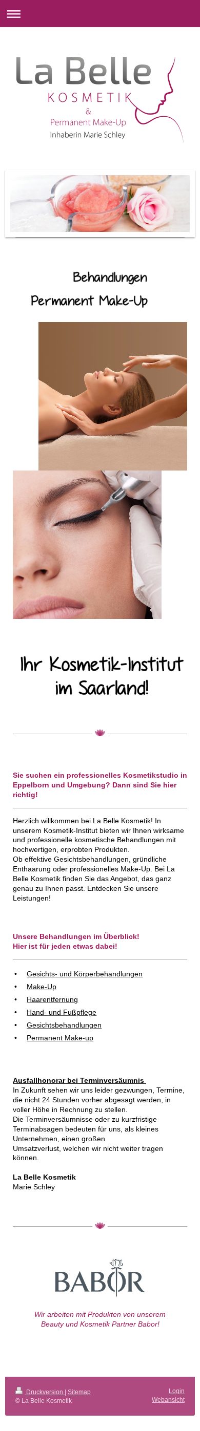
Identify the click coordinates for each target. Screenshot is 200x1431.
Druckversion (45, 1392)
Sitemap (79, 1392)
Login (177, 1391)
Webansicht (168, 1399)
